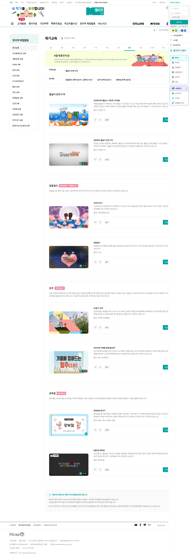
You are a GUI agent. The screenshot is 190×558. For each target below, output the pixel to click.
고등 (22, 2)
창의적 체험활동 (87, 23)
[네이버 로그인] (176, 30)
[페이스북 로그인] (185, 30)
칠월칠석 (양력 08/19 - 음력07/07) (79, 80)
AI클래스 (69, 2)
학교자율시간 (70, 23)
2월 (62, 47)
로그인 (179, 22)
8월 (129, 47)
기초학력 (44, 23)
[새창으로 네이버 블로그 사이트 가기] (149, 525)
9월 (140, 47)
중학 (16, 2)
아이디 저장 (176, 17)
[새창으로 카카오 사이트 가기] (145, 525)
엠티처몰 (54, 2)
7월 (118, 47)
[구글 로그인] (179, 30)
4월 (84, 47)
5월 (95, 47)
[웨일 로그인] (182, 30)
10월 (152, 47)
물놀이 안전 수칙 (72, 71)
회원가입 (173, 26)
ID (179, 26)
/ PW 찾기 (184, 26)
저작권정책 (37, 525)
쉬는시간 (102, 23)
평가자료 (33, 23)
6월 (107, 47)
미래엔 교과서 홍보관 (100, 2)
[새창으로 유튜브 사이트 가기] (136, 525)
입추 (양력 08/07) (104, 80)
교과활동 (21, 22)
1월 (51, 47)
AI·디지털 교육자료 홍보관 (83, 2)
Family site (161, 525)
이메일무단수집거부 (50, 525)
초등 (11, 2)
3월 (73, 47)
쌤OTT (62, 2)
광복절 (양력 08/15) (123, 80)
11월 (163, 47)
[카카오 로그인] (173, 30)
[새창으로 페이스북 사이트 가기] (140, 525)
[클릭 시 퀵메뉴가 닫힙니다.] (167, 7)
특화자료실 (56, 23)
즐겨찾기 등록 (69, 38)
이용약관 (13, 525)
